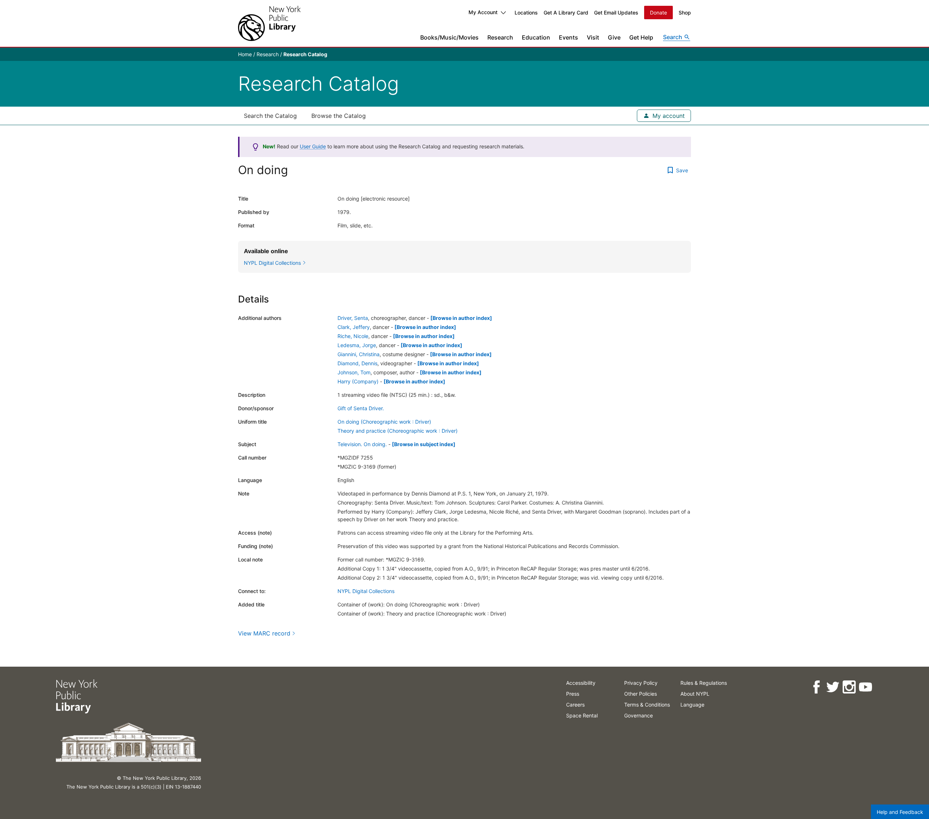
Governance (638, 715)
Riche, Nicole (352, 336)
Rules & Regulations (703, 683)
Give (614, 37)
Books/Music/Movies (449, 37)
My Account (483, 12)
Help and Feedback (900, 812)
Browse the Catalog (338, 115)
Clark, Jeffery (353, 327)
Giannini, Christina (358, 354)
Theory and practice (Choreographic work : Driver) (397, 431)
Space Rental (582, 715)
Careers (575, 704)
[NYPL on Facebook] (816, 687)
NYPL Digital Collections (365, 591)
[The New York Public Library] (269, 23)
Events (568, 37)
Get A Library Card (566, 12)
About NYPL (694, 694)
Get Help (641, 37)
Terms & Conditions (647, 704)
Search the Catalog (270, 115)
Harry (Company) (357, 381)
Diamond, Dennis (357, 363)
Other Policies (640, 694)
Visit (593, 37)
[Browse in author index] (461, 318)
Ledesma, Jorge (356, 345)
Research (500, 37)
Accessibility (581, 683)
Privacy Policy (641, 683)
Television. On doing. (362, 444)
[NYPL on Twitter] (833, 687)
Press (572, 694)
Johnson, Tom (354, 372)
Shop (685, 12)
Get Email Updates (616, 12)
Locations (526, 12)
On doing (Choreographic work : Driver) (384, 422)
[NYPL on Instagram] (849, 687)
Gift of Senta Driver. (360, 408)
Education (536, 37)
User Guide (313, 146)
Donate (658, 12)
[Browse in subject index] (423, 444)
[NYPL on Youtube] (865, 687)
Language (692, 704)
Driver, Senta (352, 318)
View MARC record (264, 633)
